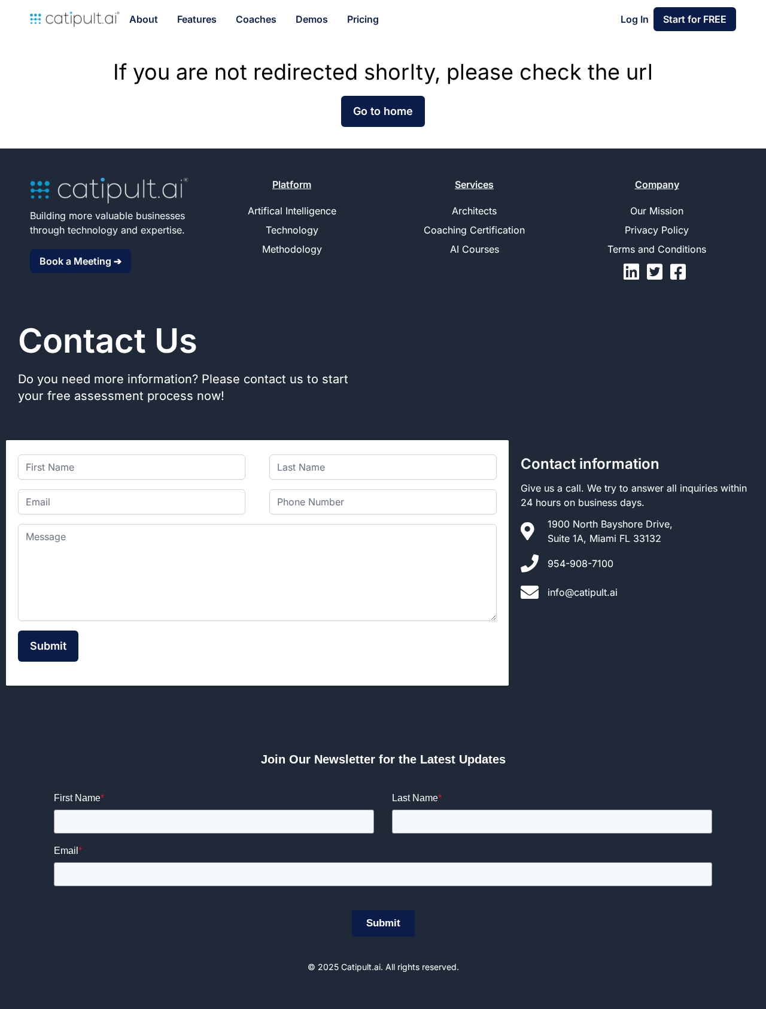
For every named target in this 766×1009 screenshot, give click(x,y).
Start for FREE (695, 19)
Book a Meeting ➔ (80, 261)
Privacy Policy (657, 230)
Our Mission (656, 211)
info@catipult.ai (583, 592)
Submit (48, 646)
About (143, 19)
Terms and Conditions (656, 249)
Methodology (292, 249)
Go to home (383, 111)
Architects (474, 211)
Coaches (256, 19)
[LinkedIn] (635, 275)
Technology (292, 230)
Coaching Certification (474, 230)
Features (197, 19)
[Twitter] (658, 275)
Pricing (363, 19)
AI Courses (474, 249)
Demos (312, 19)
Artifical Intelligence (292, 211)
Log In (635, 19)
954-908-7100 (580, 563)
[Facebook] (680, 275)
